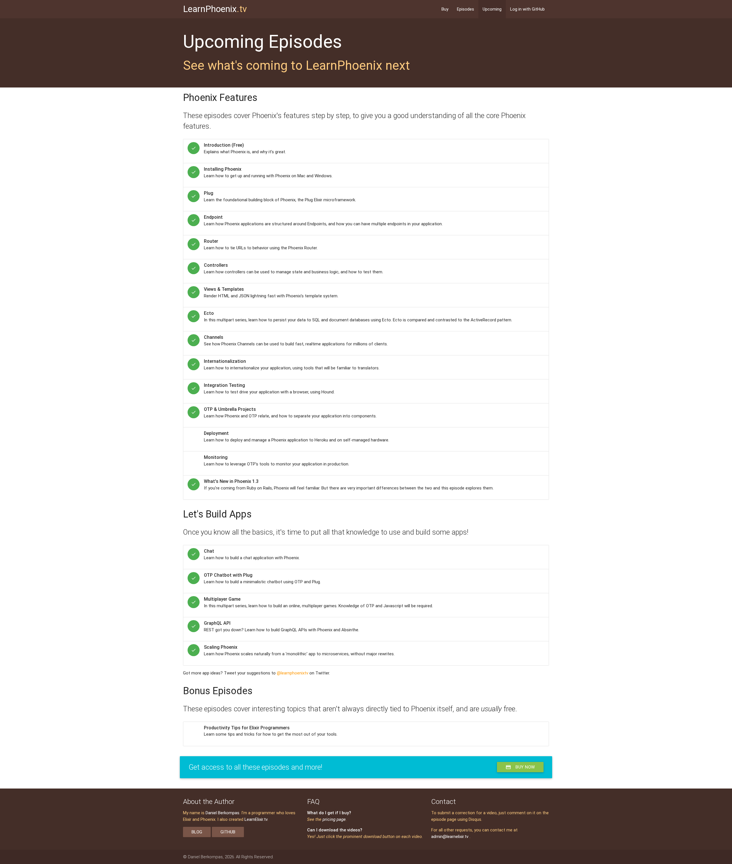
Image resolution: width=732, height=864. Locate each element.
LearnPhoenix (215, 9)
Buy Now (520, 767)
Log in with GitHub (527, 9)
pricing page (334, 819)
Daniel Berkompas (222, 812)
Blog (197, 832)
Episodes (465, 9)
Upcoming (492, 9)
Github (227, 832)
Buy (444, 9)
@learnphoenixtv (292, 673)
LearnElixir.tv (255, 819)
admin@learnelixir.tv (449, 836)
